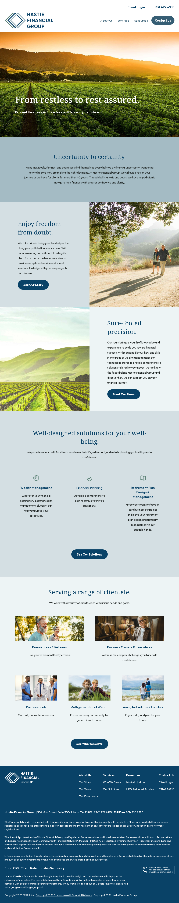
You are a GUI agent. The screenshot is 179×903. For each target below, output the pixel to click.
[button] (106, 20)
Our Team (85, 789)
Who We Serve (112, 782)
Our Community (88, 796)
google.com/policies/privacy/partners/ (41, 883)
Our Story (85, 782)
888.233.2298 (134, 812)
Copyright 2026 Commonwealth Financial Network (64, 895)
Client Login (136, 7)
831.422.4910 (164, 7)
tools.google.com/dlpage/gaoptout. (24, 887)
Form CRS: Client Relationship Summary (35, 868)
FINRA (92, 840)
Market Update (135, 782)
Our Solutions (111, 789)
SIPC (98, 840)
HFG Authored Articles (140, 789)
